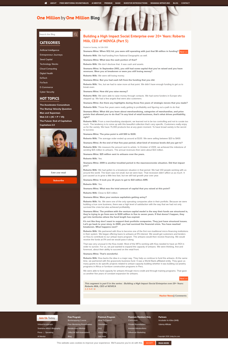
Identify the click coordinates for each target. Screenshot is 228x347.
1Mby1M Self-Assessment (79, 332)
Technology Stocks (49, 64)
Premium (108, 3)
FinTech (44, 82)
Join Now (102, 336)
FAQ (100, 328)
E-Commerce (46, 87)
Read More (164, 343)
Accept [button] (149, 343)
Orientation (102, 324)
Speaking (49, 332)
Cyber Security (47, 92)
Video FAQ (102, 332)
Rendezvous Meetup (76, 328)
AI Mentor (96, 3)
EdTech (43, 78)
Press (40, 332)
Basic (118, 3)
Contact (185, 3)
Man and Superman (50, 113)
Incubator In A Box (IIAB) (169, 320)
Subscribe (58, 180)
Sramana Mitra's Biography (49, 328)
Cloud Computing (48, 68)
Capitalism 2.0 (47, 125)
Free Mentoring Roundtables (74, 3)
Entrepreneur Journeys (51, 55)
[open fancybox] (58, 143)
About (53, 3)
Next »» (184, 52)
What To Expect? (105, 320)
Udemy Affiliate (165, 324)
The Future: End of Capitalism (56, 121)
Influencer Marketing (136, 332)
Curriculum (133, 320)
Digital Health (46, 73)
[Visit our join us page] (47, 318)
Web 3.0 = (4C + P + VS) (52, 117)
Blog (175, 3)
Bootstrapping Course (77, 320)
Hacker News (166, 295)
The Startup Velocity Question (56, 109)
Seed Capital (46, 59)
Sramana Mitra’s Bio (160, 3)
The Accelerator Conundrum (55, 105)
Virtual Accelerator (45, 324)
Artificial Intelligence (49, 50)
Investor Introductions (135, 3)
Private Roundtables (136, 324)
